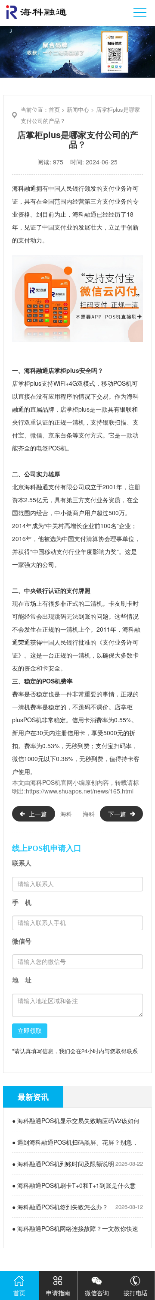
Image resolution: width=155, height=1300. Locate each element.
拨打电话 (136, 1292)
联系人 (21, 863)
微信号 (21, 941)
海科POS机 (45, 782)
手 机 (21, 902)
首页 (54, 109)
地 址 (21, 980)
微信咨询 (97, 1292)
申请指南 (58, 1292)
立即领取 (30, 1030)
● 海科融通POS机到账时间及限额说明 (63, 1163)
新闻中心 (78, 109)
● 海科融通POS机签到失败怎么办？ (60, 1206)
